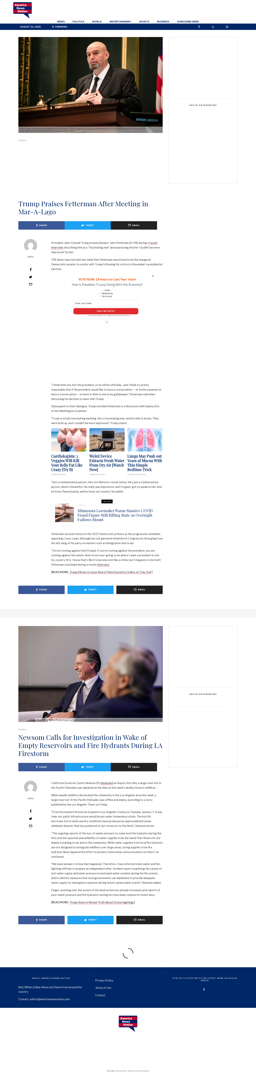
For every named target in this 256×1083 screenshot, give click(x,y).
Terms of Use (103, 987)
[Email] (30, 284)
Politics (78, 21)
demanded (107, 783)
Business (163, 21)
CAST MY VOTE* (106, 311)
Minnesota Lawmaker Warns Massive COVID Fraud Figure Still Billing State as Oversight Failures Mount (115, 515)
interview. (103, 564)
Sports (144, 21)
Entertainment (120, 21)
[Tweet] (30, 277)
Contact (100, 995)
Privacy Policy (104, 980)
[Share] (30, 269)
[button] (106, 279)
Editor (31, 256)
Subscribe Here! (188, 21)
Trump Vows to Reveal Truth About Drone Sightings (102, 902)
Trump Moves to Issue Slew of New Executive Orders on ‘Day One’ (111, 572)
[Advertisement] (90, 176)
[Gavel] (64, 512)
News (61, 21)
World (97, 21)
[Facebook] (199, 27)
